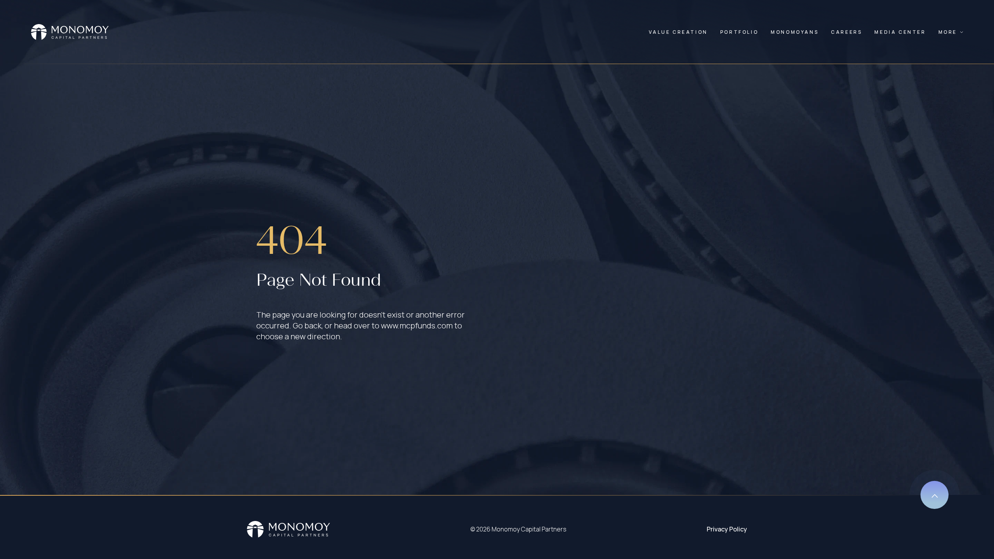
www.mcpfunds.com (417, 325)
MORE (947, 32)
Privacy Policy (727, 529)
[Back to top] (934, 489)
